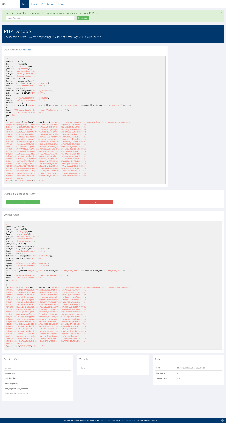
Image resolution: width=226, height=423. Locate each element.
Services (50, 4)
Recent (34, 4)
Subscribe (82, 18)
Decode (24, 4)
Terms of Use (105, 420)
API (42, 4)
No (96, 202)
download (27, 50)
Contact (60, 4)
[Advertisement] (193, 64)
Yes (23, 202)
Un (6, 4)
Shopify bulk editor (129, 420)
